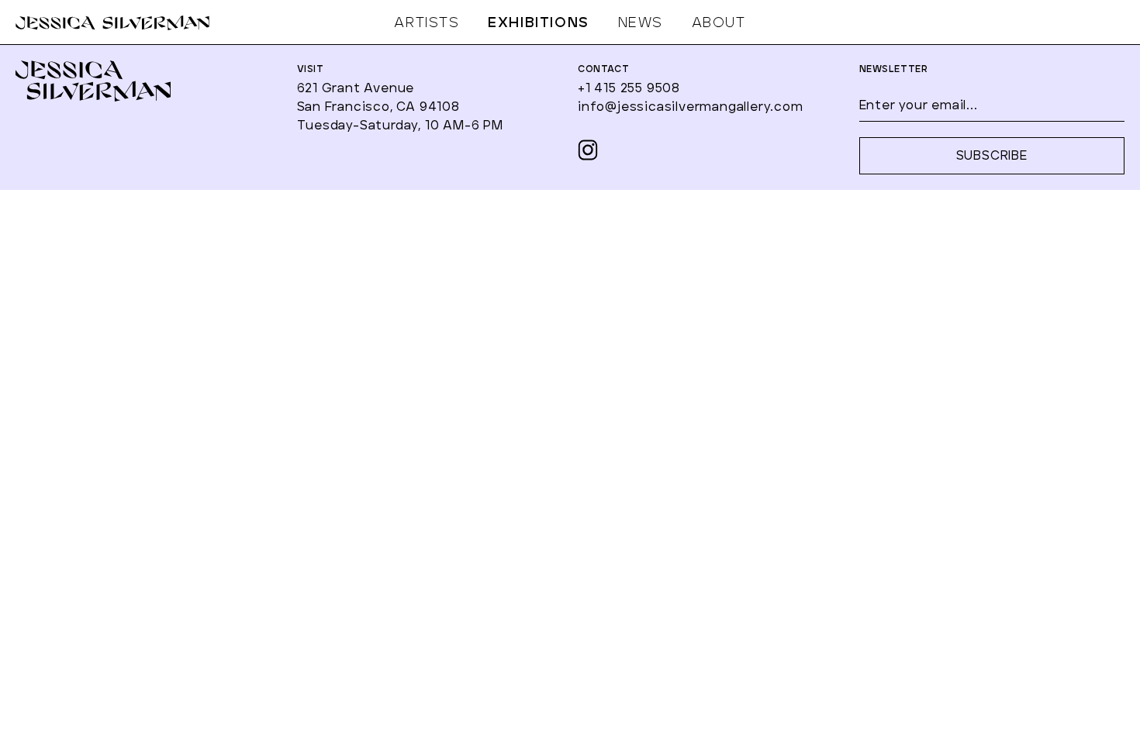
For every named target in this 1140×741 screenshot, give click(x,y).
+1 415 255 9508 (629, 88)
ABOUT (719, 23)
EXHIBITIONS (538, 23)
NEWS (640, 23)
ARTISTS (426, 23)
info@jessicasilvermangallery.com (690, 107)
